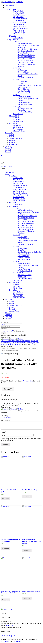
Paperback (16, 119)
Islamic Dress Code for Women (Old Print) (25, 343)
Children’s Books (19, 32)
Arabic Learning (18, 20)
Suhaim (20, 100)
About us (8, 146)
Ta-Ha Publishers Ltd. (25, 104)
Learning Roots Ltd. (24, 91)
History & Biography (20, 22)
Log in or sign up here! (8, 636)
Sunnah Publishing (24, 102)
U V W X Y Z (18, 106)
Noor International (24, 93)
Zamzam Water (14, 144)
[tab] (8, 389)
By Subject (12, 9)
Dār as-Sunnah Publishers (26, 55)
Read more (5, 498)
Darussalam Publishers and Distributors (26, 65)
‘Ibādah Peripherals (15, 138)
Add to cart (27, 497)
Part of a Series (18, 125)
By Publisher (13, 39)
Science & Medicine (20, 26)
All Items (8, 344)
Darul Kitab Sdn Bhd (25, 59)
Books (7, 7)
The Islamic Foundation (25, 78)
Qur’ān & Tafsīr (18, 13)
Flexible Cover (18, 121)
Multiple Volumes (19, 131)
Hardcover (16, 117)
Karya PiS (21, 83)
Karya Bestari (22, 81)
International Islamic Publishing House (28, 75)
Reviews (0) (8, 389)
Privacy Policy (18, 641)
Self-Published (18, 114)
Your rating (4, 416)
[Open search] (2, 163)
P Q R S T (16, 95)
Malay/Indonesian (19, 34)
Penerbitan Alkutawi (24, 97)
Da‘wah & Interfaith (20, 19)
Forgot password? (7, 331)
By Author (12, 36)
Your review (5, 420)
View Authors (18, 38)
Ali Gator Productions (25, 43)
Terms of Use (5, 641)
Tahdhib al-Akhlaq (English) (30, 490)
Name (3, 432)
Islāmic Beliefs (18, 11)
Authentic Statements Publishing (28, 45)
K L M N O (17, 79)
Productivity (13, 142)
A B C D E (17, 41)
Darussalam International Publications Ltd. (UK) (26, 61)
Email (3, 435)
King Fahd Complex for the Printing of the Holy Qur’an (29, 86)
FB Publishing (22, 70)
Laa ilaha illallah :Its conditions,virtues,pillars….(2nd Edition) (31, 541)
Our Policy (8, 150)
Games (11, 135)
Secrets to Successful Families (31, 591)
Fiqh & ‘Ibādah (18, 17)
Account (8, 152)
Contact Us (8, 148)
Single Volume (18, 127)
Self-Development (19, 24)
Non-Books (9, 133)
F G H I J (16, 68)
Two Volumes (18, 129)
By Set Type (13, 123)
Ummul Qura (22, 110)
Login (3, 324)
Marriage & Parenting (20, 28)
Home (3, 344)
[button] (5, 339)
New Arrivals (9, 5)
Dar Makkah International (26, 57)
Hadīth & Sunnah (19, 15)
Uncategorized (16, 344)
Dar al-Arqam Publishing (26, 51)
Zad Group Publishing (25, 112)
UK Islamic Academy (25, 108)
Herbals (11, 137)
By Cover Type (14, 116)
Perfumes (12, 140)
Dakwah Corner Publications (27, 49)
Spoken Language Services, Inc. (28, 98)
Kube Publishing (23, 89)
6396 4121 (9, 625)
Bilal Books (21, 47)
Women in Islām (18, 30)
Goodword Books (23, 72)
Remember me (20, 331)
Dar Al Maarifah (23, 53)
